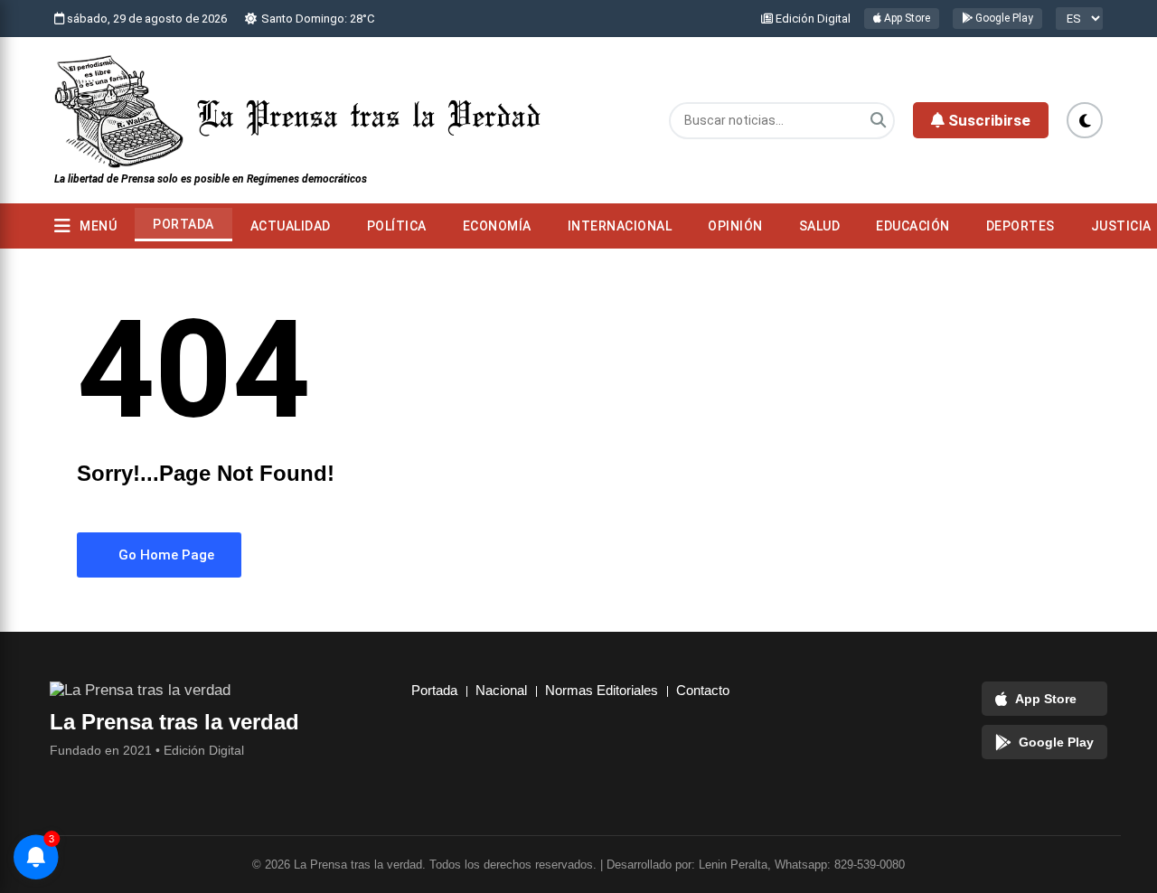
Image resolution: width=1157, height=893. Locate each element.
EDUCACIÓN (913, 226)
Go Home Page (164, 555)
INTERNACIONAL (620, 226)
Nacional (501, 690)
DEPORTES (1020, 226)
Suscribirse (987, 120)
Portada (183, 224)
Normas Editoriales (601, 690)
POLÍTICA (397, 226)
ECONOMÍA (497, 226)
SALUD (820, 226)
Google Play (1003, 18)
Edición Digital (812, 18)
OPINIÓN (735, 226)
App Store (905, 18)
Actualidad (290, 226)
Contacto (702, 690)
